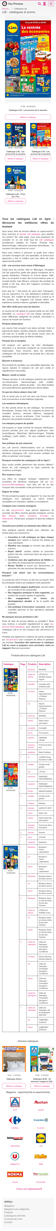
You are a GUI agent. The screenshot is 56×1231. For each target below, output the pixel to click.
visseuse (31, 784)
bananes (31, 669)
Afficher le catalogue (28, 117)
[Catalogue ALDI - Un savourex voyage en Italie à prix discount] (42, 1059)
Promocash (40, 1182)
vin (29, 703)
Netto (22, 515)
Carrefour (32, 515)
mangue (31, 803)
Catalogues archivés (14, 1215)
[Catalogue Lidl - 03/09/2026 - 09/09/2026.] (15, 134)
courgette (31, 728)
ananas (31, 832)
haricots (31, 808)
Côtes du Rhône (31, 675)
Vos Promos (15, 4)
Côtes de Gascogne (32, 943)
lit (28, 757)
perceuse (31, 776)
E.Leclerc (44, 515)
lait (29, 771)
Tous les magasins (28, 1189)
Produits (8, 1212)
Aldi (3, 515)
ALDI (15, 1110)
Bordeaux (31, 847)
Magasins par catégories (16, 1209)
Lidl (40, 1146)
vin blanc (31, 691)
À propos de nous (13, 1218)
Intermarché (7, 518)
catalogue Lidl (22, 313)
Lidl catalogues (46, 239)
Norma (15, 1182)
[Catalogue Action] (14, 1059)
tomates (31, 764)
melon (30, 813)
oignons (31, 737)
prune (30, 733)
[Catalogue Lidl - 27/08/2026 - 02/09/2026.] (28, 60)
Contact (8, 1222)
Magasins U (15, 1164)
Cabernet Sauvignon (32, 994)
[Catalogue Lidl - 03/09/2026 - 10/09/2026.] (15, 177)
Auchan (12, 515)
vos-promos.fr (17, 510)
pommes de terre (31, 746)
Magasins (9, 1205)
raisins (30, 720)
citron (30, 837)
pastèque (31, 752)
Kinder (30, 791)
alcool (30, 866)
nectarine (31, 842)
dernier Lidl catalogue (30, 234)
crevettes (31, 684)
